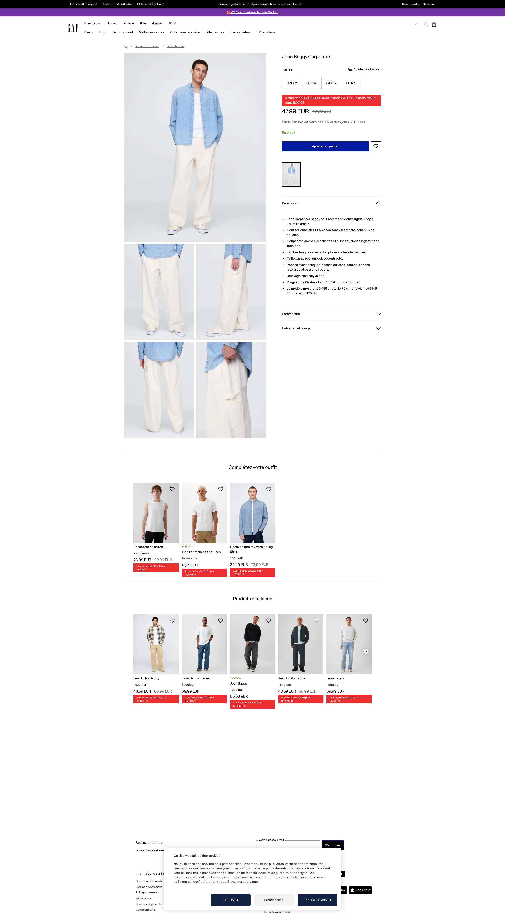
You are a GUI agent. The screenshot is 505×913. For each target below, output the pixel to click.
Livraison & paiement (149, 886)
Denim (88, 32)
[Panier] (434, 24)
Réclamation (144, 898)
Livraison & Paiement (83, 4)
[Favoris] (426, 24)
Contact (107, 4)
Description (290, 203)
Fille (143, 23)
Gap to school (123, 32)
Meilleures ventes (151, 32)
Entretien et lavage (296, 328)
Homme (129, 23)
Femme (113, 23)
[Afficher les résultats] (416, 24)
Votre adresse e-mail (271, 839)
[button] (376, 146)
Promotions (267, 32)
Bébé (172, 23)
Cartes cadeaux (241, 32)
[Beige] (291, 174)
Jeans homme (175, 46)
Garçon (157, 23)
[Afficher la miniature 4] (231, 390)
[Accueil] (126, 46)
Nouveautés (92, 23)
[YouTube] (342, 874)
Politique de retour (147, 892)
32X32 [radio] (292, 83)
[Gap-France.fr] (73, 28)
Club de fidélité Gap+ (150, 4)
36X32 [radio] (351, 83)
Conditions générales (149, 904)
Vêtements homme (147, 46)
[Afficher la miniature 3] (159, 390)
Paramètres (291, 314)
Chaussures (215, 32)
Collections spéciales (185, 32)
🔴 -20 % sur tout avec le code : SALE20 (252, 12)
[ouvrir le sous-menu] (103, 23)
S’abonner (332, 845)
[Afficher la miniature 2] (231, 292)
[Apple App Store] (360, 890)
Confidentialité (145, 909)
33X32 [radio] (312, 83)
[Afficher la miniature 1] (159, 292)
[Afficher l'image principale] (195, 147)
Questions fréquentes (150, 881)
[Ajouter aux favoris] (172, 489)
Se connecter (411, 4)
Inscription (284, 4)
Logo (103, 32)
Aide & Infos (125, 4)
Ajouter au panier (325, 146)
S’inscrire (429, 4)
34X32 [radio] (331, 83)
